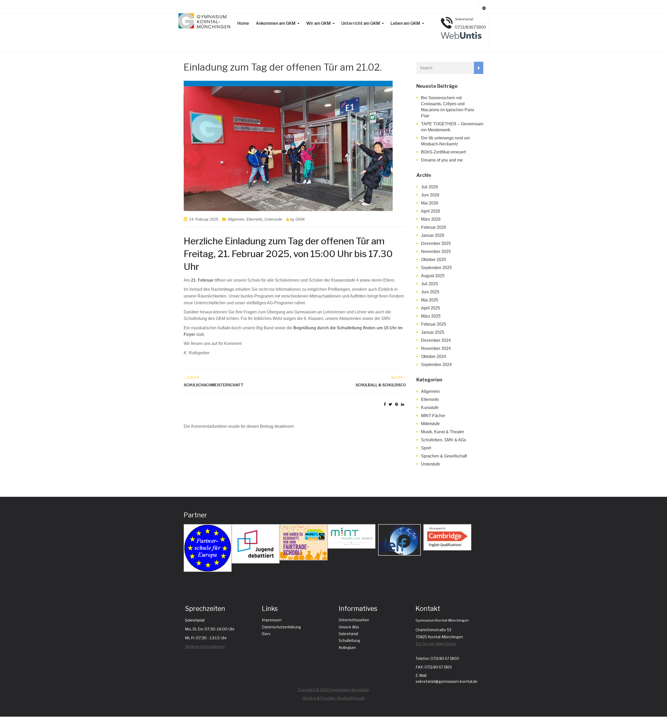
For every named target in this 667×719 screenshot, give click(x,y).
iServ (266, 633)
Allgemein (236, 219)
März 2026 (431, 219)
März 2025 (431, 316)
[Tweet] (390, 404)
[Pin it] (396, 404)
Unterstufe (273, 219)
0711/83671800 (470, 27)
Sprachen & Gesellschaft (444, 456)
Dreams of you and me (442, 160)
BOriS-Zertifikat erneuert (443, 152)
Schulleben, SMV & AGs (443, 440)
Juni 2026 (430, 195)
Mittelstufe (430, 424)
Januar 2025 (432, 332)
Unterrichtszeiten (354, 620)
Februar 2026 (433, 227)
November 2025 (436, 251)
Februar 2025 (433, 324)
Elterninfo (254, 219)
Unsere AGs (349, 627)
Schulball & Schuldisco (381, 385)
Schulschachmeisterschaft (213, 385)
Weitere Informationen (205, 646)
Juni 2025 (430, 292)
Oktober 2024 (433, 356)
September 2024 (436, 364)
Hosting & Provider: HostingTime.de (333, 698)
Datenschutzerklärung (281, 627)
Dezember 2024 (436, 340)
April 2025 (430, 308)
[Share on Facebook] (385, 404)
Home (243, 23)
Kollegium (347, 647)
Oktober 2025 (433, 259)
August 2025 (432, 276)
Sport (426, 448)
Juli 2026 (429, 187)
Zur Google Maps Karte (436, 643)
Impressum (272, 620)
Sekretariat (349, 633)
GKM (300, 219)
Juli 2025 (429, 284)
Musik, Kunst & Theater (442, 432)
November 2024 (436, 348)
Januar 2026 (432, 235)
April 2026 (430, 211)
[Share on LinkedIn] (402, 404)
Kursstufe (430, 407)
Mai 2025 (429, 300)
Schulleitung (349, 640)
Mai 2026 (429, 203)
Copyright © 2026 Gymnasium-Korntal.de (333, 689)
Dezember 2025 (436, 243)
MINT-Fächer (433, 415)
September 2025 (436, 267)
